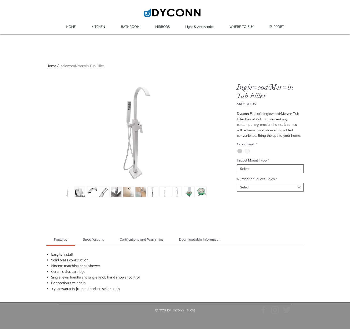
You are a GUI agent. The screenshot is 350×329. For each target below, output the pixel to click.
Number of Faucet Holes (257, 179)
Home (51, 66)
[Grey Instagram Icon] (275, 310)
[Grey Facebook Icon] (263, 310)
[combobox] (270, 168)
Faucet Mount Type (253, 160)
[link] (60, 239)
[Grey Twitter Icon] (287, 310)
